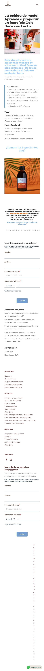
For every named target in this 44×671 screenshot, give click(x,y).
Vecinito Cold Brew (18, 213)
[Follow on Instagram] (11, 460)
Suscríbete (8, 351)
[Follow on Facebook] (6, 460)
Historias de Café (11, 355)
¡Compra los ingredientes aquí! (22, 149)
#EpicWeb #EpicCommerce (34, 573)
